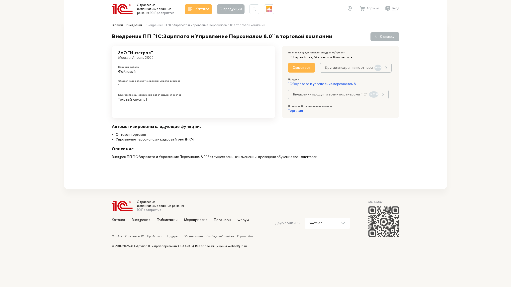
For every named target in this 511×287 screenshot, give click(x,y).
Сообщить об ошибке (220, 236)
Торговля (295, 111)
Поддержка (173, 236)
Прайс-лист (154, 236)
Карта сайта (245, 236)
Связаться (301, 68)
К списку (387, 37)
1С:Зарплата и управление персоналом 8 (322, 84)
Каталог (118, 220)
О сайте (117, 236)
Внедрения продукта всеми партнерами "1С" (335, 94)
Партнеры (222, 220)
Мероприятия (195, 220)
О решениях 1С (134, 236)
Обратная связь (193, 236)
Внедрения (134, 25)
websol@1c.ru (237, 246)
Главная (117, 25)
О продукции (231, 9)
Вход (395, 8)
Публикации (167, 220)
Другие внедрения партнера (353, 68)
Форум (243, 220)
